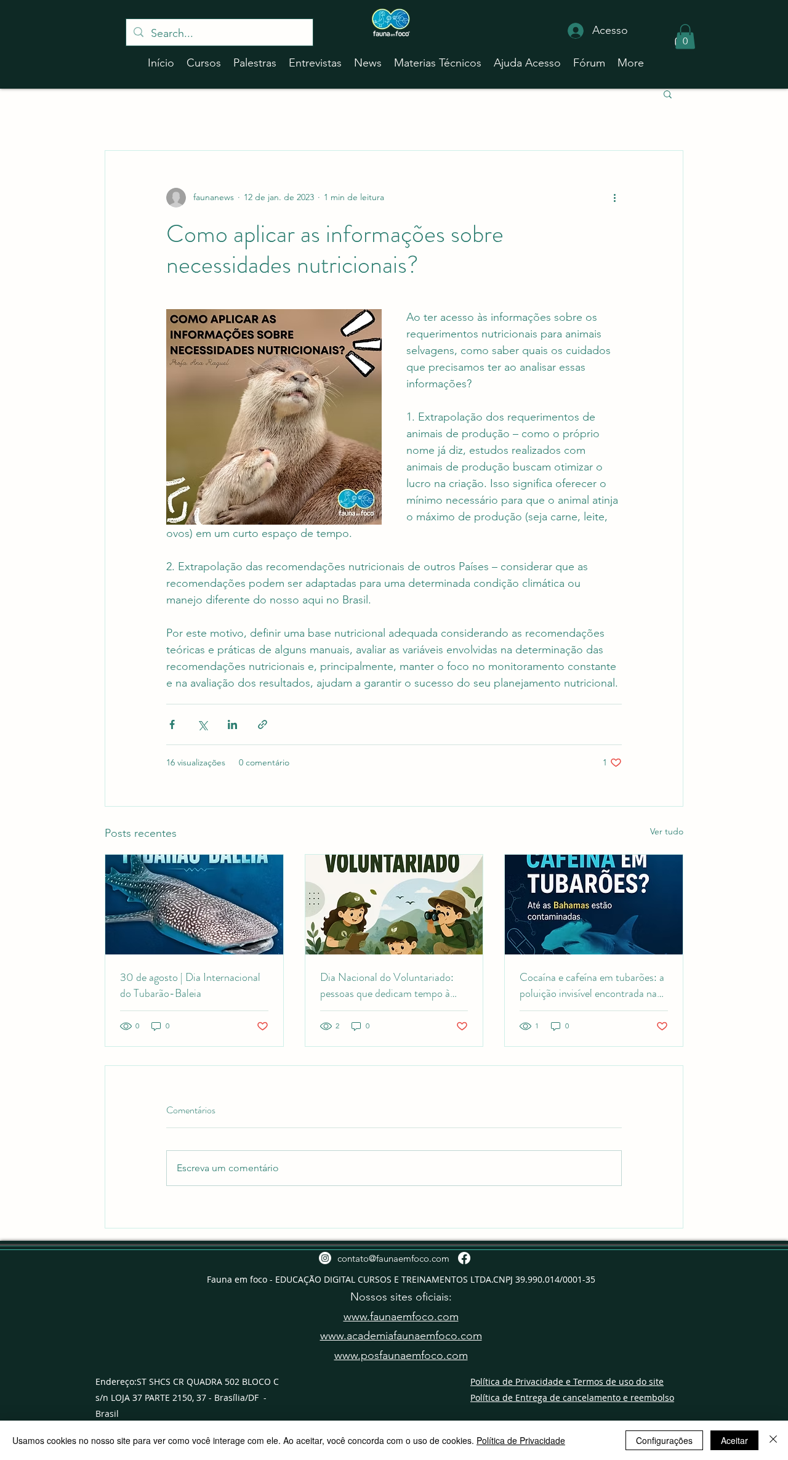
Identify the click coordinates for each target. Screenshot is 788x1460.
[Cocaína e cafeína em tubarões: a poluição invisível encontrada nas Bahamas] (594, 904)
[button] (685, 36)
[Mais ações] (614, 197)
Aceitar (734, 1440)
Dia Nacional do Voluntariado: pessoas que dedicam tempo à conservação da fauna (387, 985)
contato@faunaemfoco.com (393, 1258)
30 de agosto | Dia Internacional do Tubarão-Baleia (190, 985)
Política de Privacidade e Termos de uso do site (567, 1381)
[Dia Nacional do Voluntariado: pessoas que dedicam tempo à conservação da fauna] (394, 904)
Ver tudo (666, 831)
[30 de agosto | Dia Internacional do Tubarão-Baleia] (194, 904)
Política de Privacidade (520, 1440)
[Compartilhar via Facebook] (172, 724)
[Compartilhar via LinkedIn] (232, 724)
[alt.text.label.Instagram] (325, 1258)
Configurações (664, 1440)
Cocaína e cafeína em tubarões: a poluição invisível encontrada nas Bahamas (592, 985)
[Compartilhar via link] (262, 724)
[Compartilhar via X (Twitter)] (202, 724)
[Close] (773, 1440)
